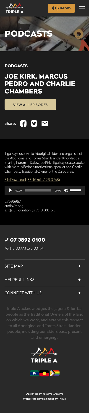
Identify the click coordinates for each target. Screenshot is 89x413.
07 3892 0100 (27, 240)
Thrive (62, 398)
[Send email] (45, 123)
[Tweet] (34, 123)
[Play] (10, 190)
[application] (45, 190)
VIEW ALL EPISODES (30, 104)
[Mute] (66, 190)
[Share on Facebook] (23, 123)
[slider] (76, 190)
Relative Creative (52, 393)
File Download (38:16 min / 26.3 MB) (32, 180)
